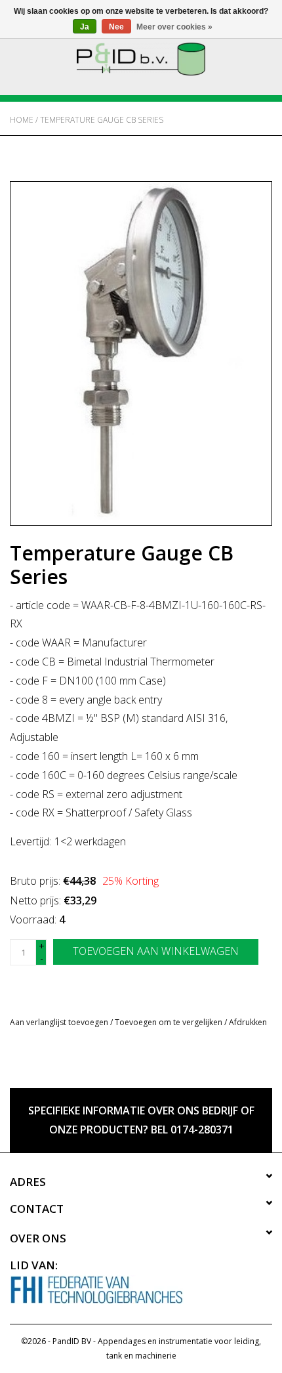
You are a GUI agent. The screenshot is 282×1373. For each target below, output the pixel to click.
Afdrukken (248, 1022)
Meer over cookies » (174, 27)
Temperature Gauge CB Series (101, 119)
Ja (84, 27)
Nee (116, 27)
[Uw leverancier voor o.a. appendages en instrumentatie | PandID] (141, 58)
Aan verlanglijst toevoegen (59, 1022)
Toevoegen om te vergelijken (169, 1022)
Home (21, 119)
